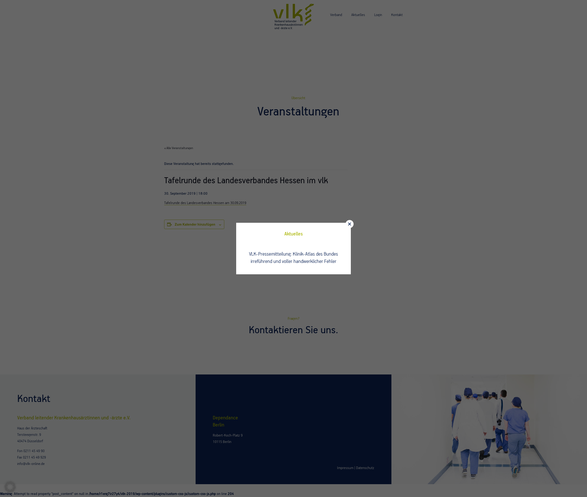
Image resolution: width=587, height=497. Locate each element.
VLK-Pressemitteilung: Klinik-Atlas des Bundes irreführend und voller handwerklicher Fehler (293, 257)
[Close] (350, 224)
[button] (10, 487)
